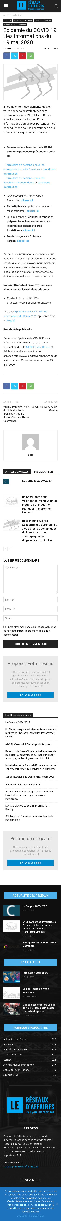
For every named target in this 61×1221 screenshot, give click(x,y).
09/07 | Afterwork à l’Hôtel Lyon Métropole (28, 744)
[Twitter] (14, 55)
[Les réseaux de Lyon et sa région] (30, 1105)
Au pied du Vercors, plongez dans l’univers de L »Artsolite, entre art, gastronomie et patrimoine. (29, 795)
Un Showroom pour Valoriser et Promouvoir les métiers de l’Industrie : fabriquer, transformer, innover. (39, 504)
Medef (11, 320)
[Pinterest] (22, 55)
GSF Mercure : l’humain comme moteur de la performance (29, 818)
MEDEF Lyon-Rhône (38, 347)
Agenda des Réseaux (43, 20)
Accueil (6, 15)
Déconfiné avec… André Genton (45, 408)
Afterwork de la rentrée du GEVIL (22, 784)
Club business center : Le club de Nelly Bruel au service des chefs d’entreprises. (38, 1008)
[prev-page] (5, 549)
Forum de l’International (35, 973)
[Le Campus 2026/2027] (11, 481)
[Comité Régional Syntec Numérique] (11, 993)
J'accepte (22, 1216)
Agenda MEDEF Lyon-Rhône (15, 24)
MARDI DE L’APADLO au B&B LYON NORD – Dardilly (27, 807)
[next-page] (11, 549)
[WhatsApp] (30, 55)
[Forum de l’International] (11, 977)
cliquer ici (27, 200)
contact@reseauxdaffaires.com (20, 1166)
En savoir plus (32, 694)
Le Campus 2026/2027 (37, 480)
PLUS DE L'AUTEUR (43, 471)
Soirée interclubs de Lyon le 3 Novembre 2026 (29, 776)
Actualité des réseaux (23, 20)
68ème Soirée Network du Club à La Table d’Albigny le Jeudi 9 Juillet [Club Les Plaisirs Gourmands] (16, 413)
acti (9, 48)
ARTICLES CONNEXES (17, 471)
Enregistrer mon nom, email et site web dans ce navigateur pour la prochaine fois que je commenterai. (29, 630)
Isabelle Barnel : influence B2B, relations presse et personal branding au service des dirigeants (30, 767)
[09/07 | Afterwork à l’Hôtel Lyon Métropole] (11, 946)
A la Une (17, 15)
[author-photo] (30, 450)
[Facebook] (6, 55)
